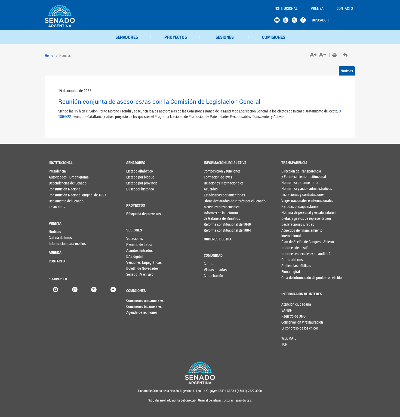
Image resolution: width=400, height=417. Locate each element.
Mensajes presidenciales (215, 206)
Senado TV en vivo (137, 274)
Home (49, 55)
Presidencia (57, 171)
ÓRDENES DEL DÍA (215, 239)
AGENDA (55, 252)
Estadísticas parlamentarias (215, 194)
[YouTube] (55, 289)
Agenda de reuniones (135, 312)
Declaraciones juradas (292, 224)
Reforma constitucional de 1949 (215, 224)
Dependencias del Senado (60, 183)
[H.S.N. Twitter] (296, 21)
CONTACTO (57, 261)
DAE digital (134, 256)
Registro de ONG (290, 316)
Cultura (209, 263)
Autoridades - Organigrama (60, 177)
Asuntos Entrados (137, 250)
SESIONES (225, 37)
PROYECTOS (175, 37)
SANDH (287, 310)
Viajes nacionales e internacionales (292, 200)
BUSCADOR (320, 20)
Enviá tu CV (57, 206)
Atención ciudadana (290, 304)
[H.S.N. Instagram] (287, 21)
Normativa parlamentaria (292, 182)
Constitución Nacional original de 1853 (60, 194)
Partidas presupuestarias (292, 206)
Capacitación (213, 275)
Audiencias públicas (292, 265)
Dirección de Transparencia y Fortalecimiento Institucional (292, 173)
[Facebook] (113, 289)
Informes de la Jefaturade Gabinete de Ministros (215, 215)
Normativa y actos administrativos (292, 188)
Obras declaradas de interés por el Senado (215, 200)
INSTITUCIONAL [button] (285, 8)
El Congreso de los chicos (290, 328)
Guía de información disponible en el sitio (292, 277)
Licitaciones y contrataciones (292, 194)
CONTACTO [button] (345, 8)
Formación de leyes (215, 177)
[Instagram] (75, 289)
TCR (284, 344)
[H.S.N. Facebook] (304, 21)
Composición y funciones (215, 171)
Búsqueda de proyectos (137, 213)
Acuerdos (211, 189)
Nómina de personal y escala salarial (292, 212)
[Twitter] (94, 289)
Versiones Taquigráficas (137, 262)
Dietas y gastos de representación (292, 218)
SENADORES (126, 37)
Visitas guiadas (215, 269)
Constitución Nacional (60, 189)
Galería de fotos (60, 237)
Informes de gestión (292, 247)
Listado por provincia (137, 183)
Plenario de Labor (137, 244)
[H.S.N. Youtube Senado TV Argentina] (278, 21)
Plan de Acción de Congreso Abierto (292, 241)
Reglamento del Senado (60, 200)
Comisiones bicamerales (135, 306)
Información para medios (60, 243)
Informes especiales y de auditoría (292, 253)
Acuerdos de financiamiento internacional (292, 233)
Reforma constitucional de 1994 (215, 230)
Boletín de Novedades (137, 268)
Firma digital (290, 271)
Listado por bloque (137, 177)
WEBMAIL (288, 338)
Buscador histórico (137, 189)
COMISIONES (273, 37)
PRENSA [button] (317, 8)
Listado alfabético (137, 171)
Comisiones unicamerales (135, 300)
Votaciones (134, 238)
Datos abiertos (292, 259)
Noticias (347, 70)
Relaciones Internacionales (215, 183)
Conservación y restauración (290, 322)
